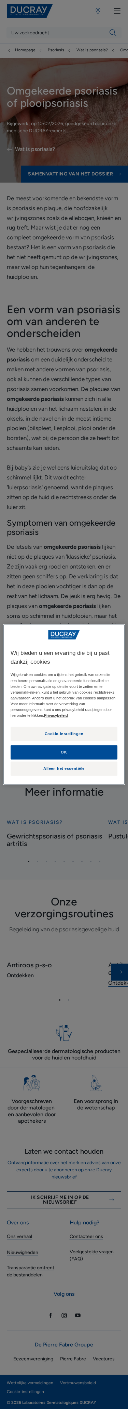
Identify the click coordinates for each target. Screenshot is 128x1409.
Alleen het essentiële (64, 768)
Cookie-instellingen (64, 734)
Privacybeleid (56, 715)
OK (64, 752)
